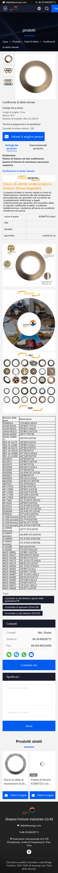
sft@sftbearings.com (16, 2)
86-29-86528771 (47, 2)
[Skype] (16, 654)
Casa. (6, 41)
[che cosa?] (24, 654)
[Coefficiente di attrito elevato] (35, 76)
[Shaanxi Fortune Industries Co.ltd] (16, 8)
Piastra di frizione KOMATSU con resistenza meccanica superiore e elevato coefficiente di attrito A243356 (42, 782)
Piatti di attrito (31, 41)
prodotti (16, 41)
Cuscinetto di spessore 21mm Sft (22, 607)
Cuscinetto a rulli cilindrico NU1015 (22, 613)
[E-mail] (31, 654)
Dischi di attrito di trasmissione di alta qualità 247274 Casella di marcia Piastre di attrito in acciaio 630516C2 (15, 782)
